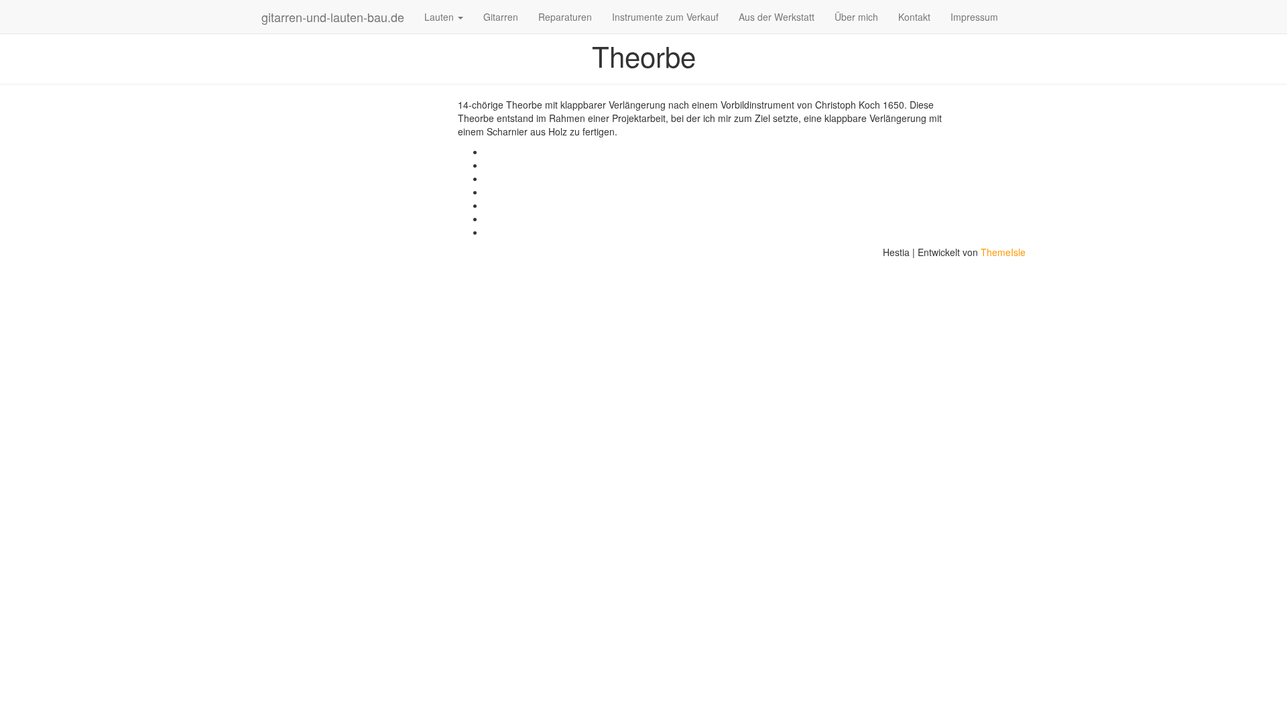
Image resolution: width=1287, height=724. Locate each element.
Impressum (974, 16)
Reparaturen (565, 16)
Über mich (856, 16)
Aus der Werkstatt (776, 16)
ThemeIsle (1003, 252)
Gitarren (500, 16)
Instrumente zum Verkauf (665, 16)
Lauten (440, 16)
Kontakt (914, 16)
